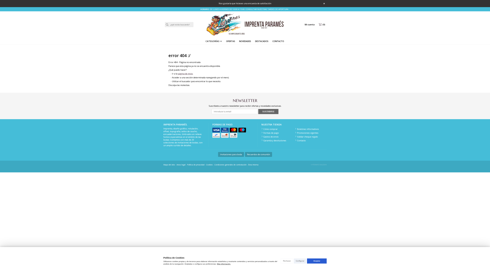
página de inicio (185, 73)
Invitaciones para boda (231, 154)
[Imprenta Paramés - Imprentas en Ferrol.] (245, 24)
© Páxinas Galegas (319, 165)
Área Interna (253, 164)
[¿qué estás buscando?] (179, 24)
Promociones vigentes (307, 133)
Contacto (301, 140)
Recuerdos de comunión (258, 154)
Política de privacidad (195, 164)
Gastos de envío (271, 136)
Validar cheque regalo (307, 136)
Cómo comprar (270, 129)
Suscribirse (268, 111)
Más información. (224, 264)
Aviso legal (181, 164)
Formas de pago (271, 133)
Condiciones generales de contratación (230, 164)
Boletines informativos (308, 129)
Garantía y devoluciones (274, 140)
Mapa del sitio (169, 164)
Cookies (209, 164)
